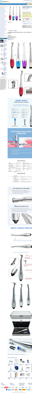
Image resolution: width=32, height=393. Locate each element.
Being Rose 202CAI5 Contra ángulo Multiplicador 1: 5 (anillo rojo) (10, 378)
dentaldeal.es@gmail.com (27, 0)
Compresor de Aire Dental (3, 21)
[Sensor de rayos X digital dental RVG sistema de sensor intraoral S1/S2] (1, 59)
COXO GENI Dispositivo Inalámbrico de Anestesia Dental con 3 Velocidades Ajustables (27, 378)
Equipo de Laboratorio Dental (3, 35)
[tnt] (16, 389)
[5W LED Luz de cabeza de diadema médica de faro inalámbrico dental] (22, 361)
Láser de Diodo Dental (2, 26)
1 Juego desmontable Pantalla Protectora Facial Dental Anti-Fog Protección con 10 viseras (16, 378)
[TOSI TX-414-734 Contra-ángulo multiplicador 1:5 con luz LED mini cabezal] (1, 49)
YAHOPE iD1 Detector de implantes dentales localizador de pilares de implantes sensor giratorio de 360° (5, 54)
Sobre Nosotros (3, 384)
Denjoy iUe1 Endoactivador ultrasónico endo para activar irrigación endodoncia (22, 371)
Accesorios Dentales (2, 36)
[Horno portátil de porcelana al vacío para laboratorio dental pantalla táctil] (28, 361)
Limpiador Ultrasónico (2, 19)
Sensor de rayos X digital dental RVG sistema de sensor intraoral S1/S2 (5, 58)
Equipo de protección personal (3, 33)
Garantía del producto (21, 384)
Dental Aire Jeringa (2, 14)
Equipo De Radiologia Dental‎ (3, 24)
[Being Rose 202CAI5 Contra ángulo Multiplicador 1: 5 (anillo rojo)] (10, 374)
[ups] (13, 389)
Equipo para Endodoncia (3, 10)
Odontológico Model (2, 31)
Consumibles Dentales (2, 27)
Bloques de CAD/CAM (2, 32)
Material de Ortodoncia (2, 25)
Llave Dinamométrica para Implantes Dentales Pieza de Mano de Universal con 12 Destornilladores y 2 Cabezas (5, 63)
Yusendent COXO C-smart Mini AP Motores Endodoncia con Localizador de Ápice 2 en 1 (10, 371)
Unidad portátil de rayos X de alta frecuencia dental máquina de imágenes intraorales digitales (5, 73)
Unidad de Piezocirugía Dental (3, 30)
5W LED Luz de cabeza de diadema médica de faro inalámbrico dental (22, 364)
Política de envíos (12, 384)
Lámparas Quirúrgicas (2, 17)
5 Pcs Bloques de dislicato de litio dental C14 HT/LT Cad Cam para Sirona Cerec (5, 45)
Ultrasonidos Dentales (2, 12)
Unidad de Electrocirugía (2, 29)
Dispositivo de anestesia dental (3, 28)
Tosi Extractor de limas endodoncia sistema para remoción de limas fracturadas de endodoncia (5, 40)
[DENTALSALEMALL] (28, 389)
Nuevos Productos (2, 34)
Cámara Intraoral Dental (2, 23)
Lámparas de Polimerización (3, 16)
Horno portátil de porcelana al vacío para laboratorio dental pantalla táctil (27, 364)
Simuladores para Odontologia (3, 22)
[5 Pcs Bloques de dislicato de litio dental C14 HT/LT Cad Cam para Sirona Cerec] (1, 45)
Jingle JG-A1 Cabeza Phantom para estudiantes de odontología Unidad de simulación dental (10, 364)
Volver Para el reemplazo (22, 385)
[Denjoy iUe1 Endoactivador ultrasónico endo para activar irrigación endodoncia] (22, 367)
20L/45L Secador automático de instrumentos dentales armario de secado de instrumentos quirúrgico (19, 354)
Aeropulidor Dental (2, 13)
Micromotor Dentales (2, 9)
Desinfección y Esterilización (3, 11)
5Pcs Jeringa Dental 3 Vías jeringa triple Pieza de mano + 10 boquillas (22, 378)
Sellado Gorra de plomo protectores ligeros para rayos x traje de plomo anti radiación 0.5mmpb (16, 371)
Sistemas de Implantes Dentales (3, 20)
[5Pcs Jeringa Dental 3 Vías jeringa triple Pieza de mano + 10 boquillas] (22, 374)
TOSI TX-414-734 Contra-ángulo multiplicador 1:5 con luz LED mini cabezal (5, 49)
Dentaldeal (29, 11)
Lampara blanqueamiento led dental (3, 15)
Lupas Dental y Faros (2, 18)
